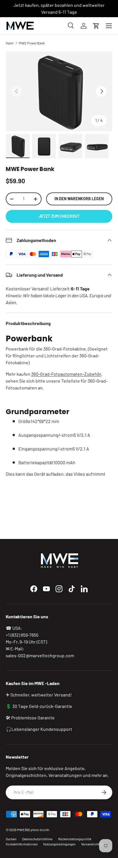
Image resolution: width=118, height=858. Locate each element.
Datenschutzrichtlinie (37, 839)
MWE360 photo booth (33, 830)
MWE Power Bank (32, 43)
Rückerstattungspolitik (74, 839)
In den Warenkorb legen (79, 198)
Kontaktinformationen (22, 844)
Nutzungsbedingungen (59, 844)
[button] (96, 25)
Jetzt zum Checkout (59, 216)
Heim (9, 43)
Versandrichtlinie (93, 844)
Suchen (11, 839)
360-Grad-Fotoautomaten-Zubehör (66, 374)
